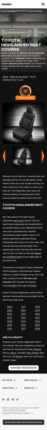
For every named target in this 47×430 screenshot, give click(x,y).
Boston (19, 356)
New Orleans (33, 353)
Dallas (13, 353)
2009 (9, 325)
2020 (37, 314)
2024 (37, 328)
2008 (9, 321)
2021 (37, 317)
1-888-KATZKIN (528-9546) (14, 410)
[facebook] (3, 399)
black (14, 285)
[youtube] (12, 399)
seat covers (18, 220)
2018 (37, 307)
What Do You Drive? (19, 77)
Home (5, 77)
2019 (37, 310)
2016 (23, 325)
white (33, 285)
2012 (23, 310)
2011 (23, 307)
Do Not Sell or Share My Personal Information (23, 422)
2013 (23, 314)
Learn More (8, 388)
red (24, 285)
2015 (23, 321)
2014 (23, 317)
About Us (29, 388)
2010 (9, 328)
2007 (9, 317)
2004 (9, 307)
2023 (37, 325)
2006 (9, 314)
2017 (23, 328)
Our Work (7, 380)
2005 (9, 310)
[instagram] (8, 399)
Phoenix (37, 349)
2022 (37, 321)
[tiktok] (17, 399)
